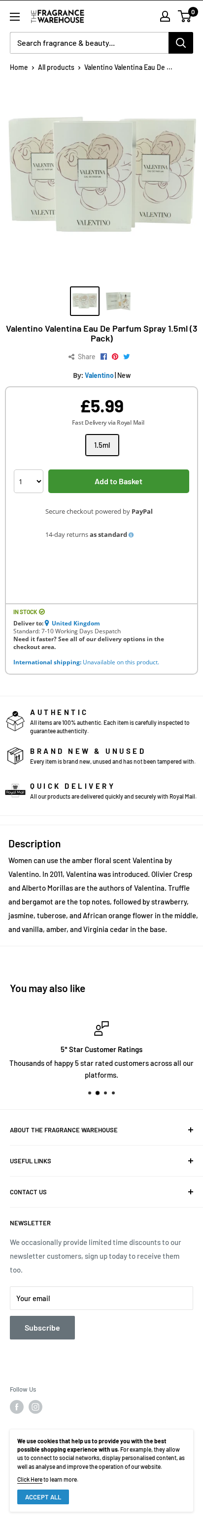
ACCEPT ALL (43, 1497)
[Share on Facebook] (104, 357)
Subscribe (42, 1327)
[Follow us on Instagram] (35, 1407)
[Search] (181, 43)
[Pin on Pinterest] (115, 357)
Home (19, 67)
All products (56, 67)
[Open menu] (15, 17)
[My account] (165, 16)
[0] (185, 16)
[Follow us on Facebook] (17, 1407)
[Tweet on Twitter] (126, 357)
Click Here (29, 1479)
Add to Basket (118, 481)
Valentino (99, 375)
